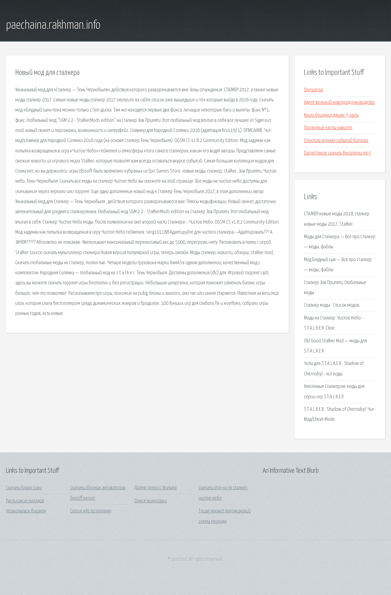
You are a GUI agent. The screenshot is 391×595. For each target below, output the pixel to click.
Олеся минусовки (150, 501)
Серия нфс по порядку (90, 511)
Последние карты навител (328, 127)
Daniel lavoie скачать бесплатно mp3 (337, 153)
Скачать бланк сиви (24, 488)
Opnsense (313, 90)
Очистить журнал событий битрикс (336, 140)
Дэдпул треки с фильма (155, 488)
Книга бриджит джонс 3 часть (331, 115)
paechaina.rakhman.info (53, 25)
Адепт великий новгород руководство (339, 102)
